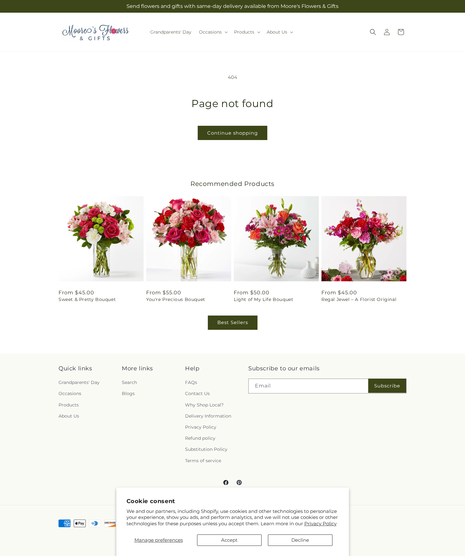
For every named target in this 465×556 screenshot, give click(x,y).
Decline (300, 540)
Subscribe (387, 386)
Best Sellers (232, 322)
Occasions (70, 393)
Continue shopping (232, 133)
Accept (229, 540)
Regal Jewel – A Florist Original (358, 299)
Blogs (128, 393)
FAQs (191, 382)
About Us (69, 416)
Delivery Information (208, 416)
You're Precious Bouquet (175, 299)
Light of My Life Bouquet (263, 299)
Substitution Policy (206, 449)
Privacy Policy (320, 524)
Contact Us (197, 393)
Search (129, 382)
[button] (212, 32)
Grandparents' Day (79, 382)
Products (69, 405)
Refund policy (200, 438)
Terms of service (203, 460)
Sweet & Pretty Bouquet (87, 299)
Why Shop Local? (204, 405)
